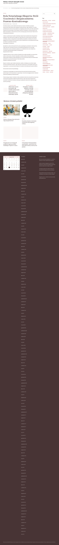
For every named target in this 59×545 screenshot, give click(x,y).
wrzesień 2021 (23, 301)
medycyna (44, 34)
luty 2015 (22, 499)
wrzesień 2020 (23, 333)
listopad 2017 (23, 409)
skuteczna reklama (46, 67)
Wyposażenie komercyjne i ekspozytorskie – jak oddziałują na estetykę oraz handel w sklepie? (47, 173)
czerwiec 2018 (23, 391)
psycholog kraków (46, 49)
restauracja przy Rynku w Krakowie (47, 58)
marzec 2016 (23, 464)
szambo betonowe (46, 70)
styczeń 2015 (23, 502)
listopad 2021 (23, 295)
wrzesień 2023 (23, 243)
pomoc (49, 43)
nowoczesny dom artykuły (48, 36)
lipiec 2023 (23, 246)
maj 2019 (22, 368)
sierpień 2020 (23, 336)
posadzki (44, 46)
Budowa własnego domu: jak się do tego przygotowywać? (11, 120)
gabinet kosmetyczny (47, 25)
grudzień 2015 (23, 470)
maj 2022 (22, 281)
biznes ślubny (44, 20)
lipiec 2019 (23, 362)
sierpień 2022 (23, 272)
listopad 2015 (23, 473)
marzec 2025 (23, 202)
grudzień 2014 (23, 505)
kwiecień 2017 (23, 426)
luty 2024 (22, 234)
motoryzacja (50, 34)
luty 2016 (22, 467)
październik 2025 (24, 185)
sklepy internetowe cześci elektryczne (48, 65)
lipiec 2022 (23, 275)
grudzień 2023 (23, 240)
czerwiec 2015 (23, 487)
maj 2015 (22, 490)
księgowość (45, 28)
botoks (49, 20)
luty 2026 (22, 173)
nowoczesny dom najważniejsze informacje (49, 41)
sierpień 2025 (23, 188)
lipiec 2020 (23, 339)
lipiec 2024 (23, 220)
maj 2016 (22, 458)
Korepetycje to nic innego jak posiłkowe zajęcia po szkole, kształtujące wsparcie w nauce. (11, 144)
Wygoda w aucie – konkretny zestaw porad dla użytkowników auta (47, 178)
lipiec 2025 (23, 191)
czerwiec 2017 (23, 423)
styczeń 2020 (23, 348)
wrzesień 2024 (23, 214)
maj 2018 (22, 394)
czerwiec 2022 (23, 278)
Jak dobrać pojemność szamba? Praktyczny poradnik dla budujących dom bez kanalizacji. (46, 169)
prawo (48, 46)
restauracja (45, 54)
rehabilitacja (45, 51)
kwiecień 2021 (23, 316)
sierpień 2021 (23, 304)
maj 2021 (22, 313)
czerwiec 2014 (23, 522)
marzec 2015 (23, 496)
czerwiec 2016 (23, 455)
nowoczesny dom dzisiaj (47, 39)
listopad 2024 (23, 208)
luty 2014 (22, 534)
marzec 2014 (23, 531)
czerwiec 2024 (23, 223)
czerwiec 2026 (23, 162)
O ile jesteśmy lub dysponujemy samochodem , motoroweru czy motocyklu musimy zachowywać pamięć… (29, 145)
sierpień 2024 (23, 217)
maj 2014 (22, 525)
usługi (4, 13)
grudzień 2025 (23, 179)
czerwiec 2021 (23, 310)
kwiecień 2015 (23, 493)
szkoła (52, 70)
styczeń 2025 (23, 205)
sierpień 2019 (23, 359)
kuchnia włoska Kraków (47, 31)
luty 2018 (22, 403)
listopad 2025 (23, 182)
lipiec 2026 (23, 159)
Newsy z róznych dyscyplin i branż (13, 1)
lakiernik (44, 33)
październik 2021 (24, 298)
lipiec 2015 (23, 484)
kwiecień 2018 (23, 397)
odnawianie (45, 43)
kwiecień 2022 (23, 284)
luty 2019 (22, 371)
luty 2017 (22, 432)
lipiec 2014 (23, 519)
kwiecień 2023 (23, 255)
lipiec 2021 (23, 307)
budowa (53, 20)
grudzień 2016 (23, 438)
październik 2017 (24, 412)
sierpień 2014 (23, 516)
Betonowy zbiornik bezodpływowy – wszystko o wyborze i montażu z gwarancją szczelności (47, 160)
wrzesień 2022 (23, 269)
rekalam (50, 51)
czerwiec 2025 (23, 194)
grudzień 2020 (23, 327)
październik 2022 (24, 266)
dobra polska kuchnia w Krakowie (49, 23)
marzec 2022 (23, 287)
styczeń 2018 (23, 406)
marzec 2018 (23, 400)
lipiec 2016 (23, 452)
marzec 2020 (23, 345)
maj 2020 (22, 342)
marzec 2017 (23, 429)
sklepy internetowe (46, 63)
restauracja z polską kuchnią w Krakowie (48, 60)
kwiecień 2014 (23, 528)
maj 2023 (22, 252)
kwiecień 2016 (23, 461)
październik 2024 (24, 211)
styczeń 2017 (23, 435)
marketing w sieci (51, 33)
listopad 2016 (23, 441)
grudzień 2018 (23, 377)
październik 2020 (24, 330)
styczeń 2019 (23, 374)
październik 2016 (24, 444)
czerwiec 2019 (23, 365)
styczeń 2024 (23, 237)
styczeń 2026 (23, 176)
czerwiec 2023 (23, 249)
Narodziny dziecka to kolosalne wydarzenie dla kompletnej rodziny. (29, 122)
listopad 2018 (23, 380)
